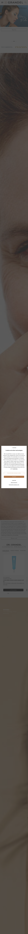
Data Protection (14, 482)
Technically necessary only (14, 484)
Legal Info (14, 480)
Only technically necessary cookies (14, 473)
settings (15, 468)
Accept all (14, 476)
